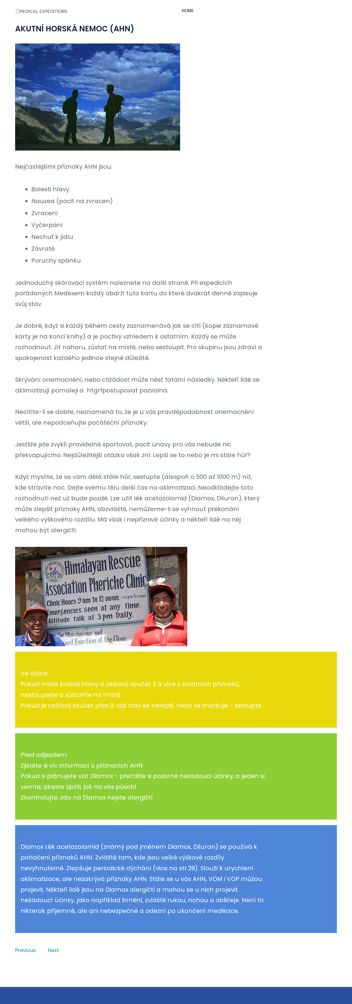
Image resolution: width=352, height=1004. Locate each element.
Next (53, 950)
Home (188, 10)
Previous (25, 950)
